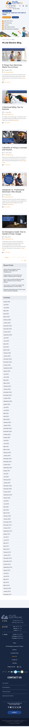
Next (25, 260)
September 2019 (8, 531)
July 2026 (6, 304)
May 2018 (6, 579)
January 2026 (7, 322)
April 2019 (6, 546)
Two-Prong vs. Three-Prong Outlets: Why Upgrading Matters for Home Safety (14, 285)
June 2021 (6, 476)
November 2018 (8, 561)
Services (14, 649)
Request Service (6, 17)
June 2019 (6, 540)
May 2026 (6, 310)
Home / (4, 39)
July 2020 (6, 501)
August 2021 (7, 470)
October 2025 (7, 332)
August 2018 (7, 570)
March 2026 (7, 316)
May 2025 (6, 344)
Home (14, 643)
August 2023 (7, 404)
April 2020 (6, 510)
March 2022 (7, 449)
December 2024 (8, 359)
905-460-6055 (12, 5)
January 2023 (7, 425)
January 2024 (7, 389)
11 (25, 257)
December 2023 (8, 392)
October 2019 (7, 528)
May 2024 (6, 380)
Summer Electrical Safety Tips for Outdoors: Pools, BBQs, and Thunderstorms (12, 271)
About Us (14, 656)
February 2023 (7, 422)
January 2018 (7, 591)
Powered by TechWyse (14, 723)
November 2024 (8, 362)
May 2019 (6, 543)
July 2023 (6, 407)
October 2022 (7, 434)
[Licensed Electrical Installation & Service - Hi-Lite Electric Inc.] (14, 2)
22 (22, 260)
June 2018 (6, 576)
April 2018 (6, 582)
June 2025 (6, 341)
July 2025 (6, 338)
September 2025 (8, 335)
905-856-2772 (12, 7)
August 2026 (7, 301)
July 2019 (6, 537)
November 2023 (8, 395)
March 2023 (7, 419)
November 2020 (8, 488)
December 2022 (8, 428)
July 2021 (6, 473)
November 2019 (8, 525)
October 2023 (7, 398)
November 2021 (8, 461)
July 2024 (6, 374)
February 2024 (7, 386)
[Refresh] (8, 707)
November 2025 (8, 328)
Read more (16, 120)
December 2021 (8, 458)
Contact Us (14, 659)
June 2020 (6, 504)
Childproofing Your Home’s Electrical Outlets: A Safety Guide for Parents (13, 275)
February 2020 (7, 516)
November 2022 (8, 431)
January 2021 (7, 482)
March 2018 (7, 585)
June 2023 (6, 410)
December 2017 (8, 594)
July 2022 (6, 440)
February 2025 (7, 353)
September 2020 (8, 494)
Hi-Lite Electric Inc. (8, 72)
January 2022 (7, 455)
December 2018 (8, 558)
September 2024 (8, 368)
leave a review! (7, 10)
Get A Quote (15, 17)
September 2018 (8, 567)
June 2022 (6, 443)
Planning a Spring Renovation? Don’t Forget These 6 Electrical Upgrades (14, 290)
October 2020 (7, 491)
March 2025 (7, 350)
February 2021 (7, 479)
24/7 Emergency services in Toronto (14, 646)
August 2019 (7, 534)
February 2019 (7, 552)
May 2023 (6, 413)
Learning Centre (14, 653)
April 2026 (6, 313)
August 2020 (7, 498)
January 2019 (7, 555)
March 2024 (7, 383)
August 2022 (7, 437)
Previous (7, 257)
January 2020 (7, 519)
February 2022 (7, 452)
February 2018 (7, 588)
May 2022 (6, 446)
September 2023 (8, 401)
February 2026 (7, 319)
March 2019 (7, 549)
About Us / (9, 39)
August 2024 (7, 371)
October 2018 (7, 564)
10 (23, 257)
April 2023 (6, 416)
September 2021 (8, 467)
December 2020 (8, 485)
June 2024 (6, 377)
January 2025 (7, 356)
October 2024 (7, 365)
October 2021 (7, 464)
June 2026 (6, 307)
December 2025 (8, 325)
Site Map (14, 663)
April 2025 (6, 347)
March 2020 (7, 513)
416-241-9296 (16, 8)
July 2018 (6, 573)
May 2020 (6, 507)
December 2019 (8, 522)
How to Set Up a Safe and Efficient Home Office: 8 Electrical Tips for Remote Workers (14, 281)
